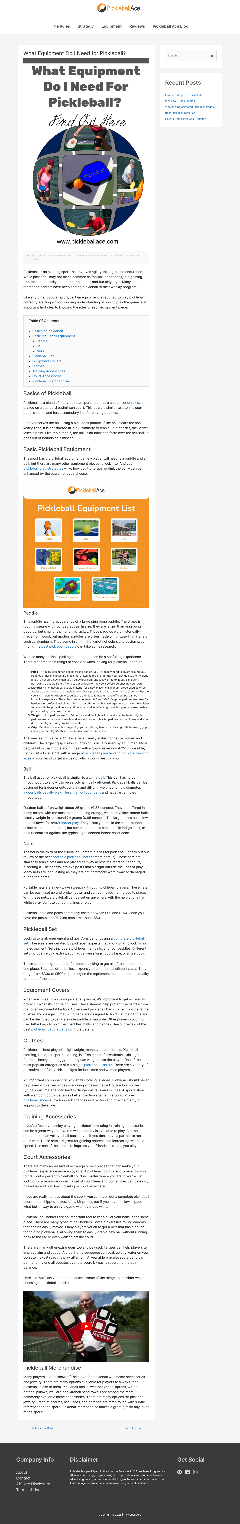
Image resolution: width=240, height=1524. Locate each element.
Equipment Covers (46, 361)
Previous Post (42, 1428)
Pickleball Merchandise (50, 381)
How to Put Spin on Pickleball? (184, 95)
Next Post (133, 1428)
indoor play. (70, 823)
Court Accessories (46, 376)
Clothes (38, 366)
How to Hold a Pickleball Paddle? (185, 118)
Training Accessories (48, 371)
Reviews (137, 26)
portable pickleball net (70, 857)
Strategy (86, 26)
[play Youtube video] (86, 1326)
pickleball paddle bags (49, 1029)
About (21, 1472)
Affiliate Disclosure (33, 1484)
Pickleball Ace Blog (170, 26)
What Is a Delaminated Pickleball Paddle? (190, 107)
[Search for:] (191, 55)
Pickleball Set (43, 356)
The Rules (61, 26)
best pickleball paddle (58, 646)
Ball (39, 346)
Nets (40, 351)
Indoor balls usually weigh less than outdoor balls (62, 792)
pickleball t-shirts (98, 1065)
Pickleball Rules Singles (180, 101)
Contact (23, 1478)
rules (135, 403)
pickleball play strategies (43, 468)
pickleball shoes (36, 1100)
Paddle (42, 341)
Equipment (112, 26)
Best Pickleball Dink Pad (180, 112)
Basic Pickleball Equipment (53, 336)
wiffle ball (96, 777)
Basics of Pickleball (47, 331)
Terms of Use (28, 1489)
